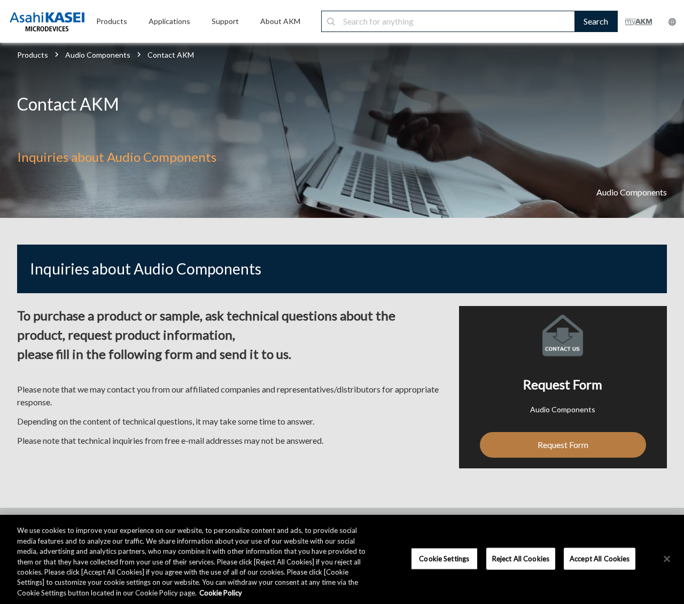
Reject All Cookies (520, 558)
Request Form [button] (563, 445)
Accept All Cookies (599, 558)
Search (596, 21)
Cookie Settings (444, 558)
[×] (667, 558)
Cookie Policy (220, 593)
